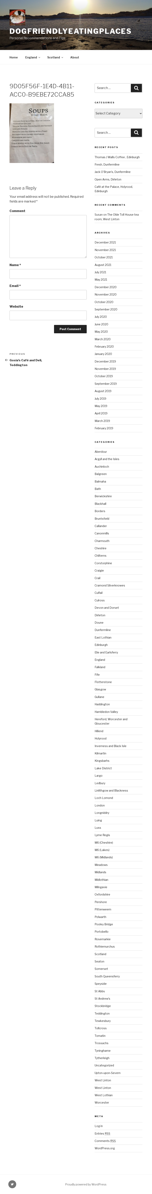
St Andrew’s (102, 998)
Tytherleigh (102, 1058)
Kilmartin (100, 753)
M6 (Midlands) (104, 857)
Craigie (99, 570)
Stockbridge (103, 1006)
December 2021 (105, 242)
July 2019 (100, 398)
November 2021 (105, 250)
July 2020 (101, 316)
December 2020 (106, 287)
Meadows (101, 864)
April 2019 (101, 413)
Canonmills (102, 533)
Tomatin (100, 1035)
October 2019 (104, 376)
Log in (99, 1126)
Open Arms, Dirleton (108, 179)
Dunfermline (103, 630)
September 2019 (106, 383)
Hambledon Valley (106, 711)
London (100, 805)
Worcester (102, 1102)
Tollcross (101, 1028)
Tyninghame (103, 1050)
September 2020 (106, 309)
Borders (100, 511)
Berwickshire (103, 496)
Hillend (99, 731)
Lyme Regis (102, 835)
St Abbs (100, 991)
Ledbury (100, 783)
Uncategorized (104, 1065)
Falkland (100, 667)
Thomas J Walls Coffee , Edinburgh (117, 157)
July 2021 (100, 272)
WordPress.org (105, 1148)
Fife (97, 674)
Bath (98, 488)
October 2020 (104, 302)
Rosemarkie (103, 939)
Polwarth (100, 917)
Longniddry (102, 812)
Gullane (99, 697)
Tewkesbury (103, 1020)
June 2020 (101, 324)
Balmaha (100, 481)
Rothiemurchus (105, 946)
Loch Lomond (104, 798)
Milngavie (101, 887)
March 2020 (103, 339)
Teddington (102, 1013)
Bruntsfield (102, 518)
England (31, 57)
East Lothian (103, 637)
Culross (100, 600)
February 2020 (104, 346)
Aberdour (101, 451)
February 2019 (104, 428)
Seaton (99, 961)
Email (15, 286)
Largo (99, 775)
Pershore (101, 902)
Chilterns (100, 555)
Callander (101, 526)
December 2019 (105, 361)
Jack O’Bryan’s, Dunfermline (113, 171)
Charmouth (102, 541)
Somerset (101, 968)
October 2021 (104, 257)
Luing (98, 820)
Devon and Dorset (107, 607)
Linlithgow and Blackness (111, 790)
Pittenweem (103, 909)
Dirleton (100, 615)
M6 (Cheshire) (104, 842)
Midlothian (101, 879)
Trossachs (101, 1043)
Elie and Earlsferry (106, 652)
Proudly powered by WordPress (85, 1184)
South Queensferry (107, 976)
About (74, 57)
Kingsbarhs (102, 760)
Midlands (100, 872)
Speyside (101, 983)
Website (16, 306)
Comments (105, 1141)
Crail (97, 578)
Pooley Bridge (104, 924)
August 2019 (103, 391)
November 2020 (106, 294)
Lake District (103, 768)
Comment (17, 211)
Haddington (102, 704)
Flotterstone (103, 682)
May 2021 (101, 279)
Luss (98, 827)
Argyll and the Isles (107, 459)
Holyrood (100, 738)
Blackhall (100, 503)
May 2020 (101, 331)
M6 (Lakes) (102, 850)
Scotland (53, 57)
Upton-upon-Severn (108, 1073)
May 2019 (101, 406)
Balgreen (101, 474)
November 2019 (105, 368)
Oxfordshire (102, 894)
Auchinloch (102, 466)
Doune (99, 622)
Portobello (101, 931)
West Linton (103, 1080)
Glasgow (100, 689)
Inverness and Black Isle (110, 746)
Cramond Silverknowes (110, 585)
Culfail (99, 592)
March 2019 (102, 421)
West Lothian (104, 1095)
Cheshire (100, 548)
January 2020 (103, 354)
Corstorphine (103, 563)
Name (15, 265)
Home (14, 57)
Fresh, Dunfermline (107, 164)
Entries (102, 1133)
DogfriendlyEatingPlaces (71, 31)
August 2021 (103, 265)
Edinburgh (101, 644)
